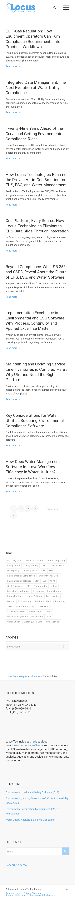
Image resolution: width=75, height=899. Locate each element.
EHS (43, 570)
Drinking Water (30, 570)
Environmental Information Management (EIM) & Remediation (32, 811)
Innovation (38, 591)
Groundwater (40, 586)
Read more (11, 66)
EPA (37, 581)
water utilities (52, 622)
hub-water (24, 591)
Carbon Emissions (34, 560)
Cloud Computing (56, 560)
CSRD (44, 565)
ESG (44, 581)
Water (49, 616)
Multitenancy (24, 601)
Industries (34, 676)
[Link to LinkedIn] (66, 889)
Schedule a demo (16, 865)
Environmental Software (19, 581)
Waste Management (17, 616)
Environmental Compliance (21, 576)
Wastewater (37, 616)
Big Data (17, 560)
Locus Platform (15, 596)
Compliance (13, 565)
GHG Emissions (15, 586)
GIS (28, 586)
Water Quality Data (33, 622)
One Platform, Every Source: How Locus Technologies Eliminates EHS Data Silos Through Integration (37, 225)
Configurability (30, 565)
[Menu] (64, 7)
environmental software (28, 745)
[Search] (55, 8)
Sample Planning (25, 606)
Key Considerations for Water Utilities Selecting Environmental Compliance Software (35, 420)
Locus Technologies (16, 676)
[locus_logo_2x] (31, 7)
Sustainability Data (16, 611)
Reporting (60, 601)
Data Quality (13, 570)
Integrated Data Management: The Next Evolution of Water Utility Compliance (36, 87)
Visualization (35, 611)
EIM (51, 570)
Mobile (10, 601)
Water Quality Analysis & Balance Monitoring (30, 819)
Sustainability (44, 606)
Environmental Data (48, 576)
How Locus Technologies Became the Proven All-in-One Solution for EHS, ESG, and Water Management (36, 179)
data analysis (57, 565)
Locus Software (34, 596)
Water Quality (13, 622)
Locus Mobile (54, 591)
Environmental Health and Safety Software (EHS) (32, 792)
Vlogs (49, 611)
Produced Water (43, 601)
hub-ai (54, 586)
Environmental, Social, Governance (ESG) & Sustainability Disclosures (37, 800)
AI (8, 560)
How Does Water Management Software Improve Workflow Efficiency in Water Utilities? (33, 466)
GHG (52, 581)
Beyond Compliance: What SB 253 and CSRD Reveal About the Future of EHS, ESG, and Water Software (36, 272)
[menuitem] (55, 8)
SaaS (9, 606)
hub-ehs (11, 591)
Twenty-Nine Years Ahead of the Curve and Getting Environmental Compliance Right (34, 133)
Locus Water (52, 596)
